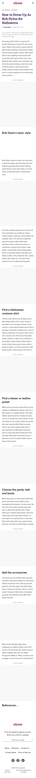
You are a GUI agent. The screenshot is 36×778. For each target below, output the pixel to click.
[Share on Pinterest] (13, 760)
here (12, 36)
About (7, 748)
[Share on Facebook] (18, 760)
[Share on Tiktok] (23, 760)
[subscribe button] (31, 739)
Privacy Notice (10, 752)
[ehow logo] (18, 3)
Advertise (15, 748)
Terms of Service (24, 752)
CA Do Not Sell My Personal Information (23, 771)
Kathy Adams (7, 27)
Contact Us (25, 748)
